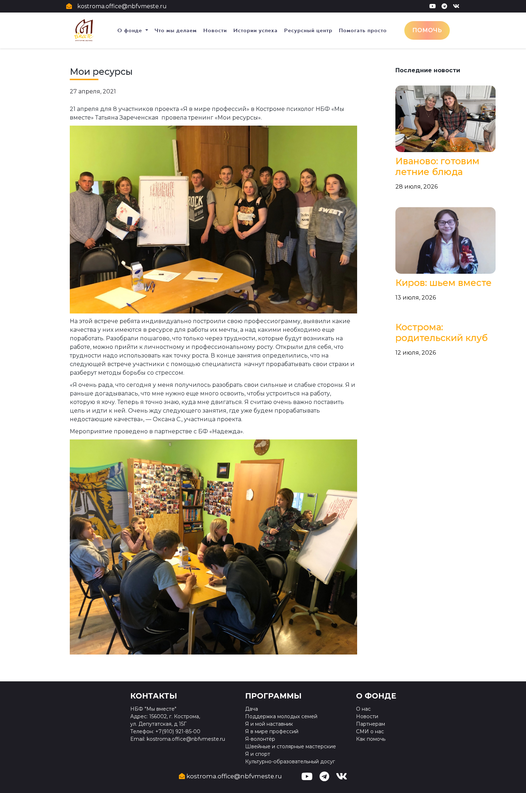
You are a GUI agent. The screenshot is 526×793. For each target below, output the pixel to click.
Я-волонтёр (260, 739)
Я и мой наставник (269, 724)
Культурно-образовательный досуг (290, 761)
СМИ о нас (370, 731)
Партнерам (370, 724)
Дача (251, 709)
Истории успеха (255, 30)
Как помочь (370, 739)
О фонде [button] (130, 30)
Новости (215, 30)
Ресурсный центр (308, 30)
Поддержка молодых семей (281, 716)
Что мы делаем (176, 30)
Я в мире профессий (271, 731)
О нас (363, 709)
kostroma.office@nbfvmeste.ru (122, 6)
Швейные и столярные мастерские (290, 746)
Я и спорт (257, 754)
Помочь (427, 30)
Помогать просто (363, 30)
